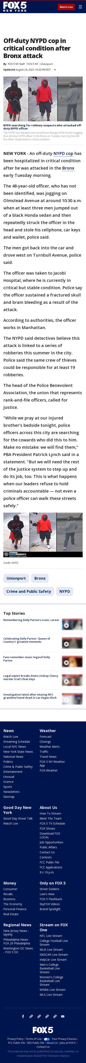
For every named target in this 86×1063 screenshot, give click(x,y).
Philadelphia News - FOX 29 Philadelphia (16, 941)
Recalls (8, 894)
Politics (8, 762)
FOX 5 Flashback (51, 899)
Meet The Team (51, 818)
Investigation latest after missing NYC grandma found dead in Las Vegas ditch (30, 696)
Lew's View (47, 894)
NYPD (64, 591)
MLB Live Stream (51, 950)
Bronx (68, 168)
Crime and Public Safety (28, 591)
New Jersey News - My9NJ (16, 932)
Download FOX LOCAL (50, 835)
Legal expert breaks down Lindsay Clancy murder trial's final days (30, 677)
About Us (48, 807)
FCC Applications (51, 867)
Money (9, 883)
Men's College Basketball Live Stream (50, 968)
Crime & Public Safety (18, 767)
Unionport (46, 64)
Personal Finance (15, 909)
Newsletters (11, 792)
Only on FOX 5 (53, 883)
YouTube (47, 1016)
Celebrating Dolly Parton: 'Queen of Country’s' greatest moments (26, 640)
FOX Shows (47, 828)
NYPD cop (63, 153)
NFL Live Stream (51, 936)
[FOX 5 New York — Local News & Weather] (15, 7)
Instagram (31, 1016)
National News (13, 757)
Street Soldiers (49, 889)
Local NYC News (14, 747)
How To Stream (50, 813)
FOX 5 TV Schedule (52, 823)
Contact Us (47, 852)
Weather (48, 730)
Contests (46, 857)
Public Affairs (48, 847)
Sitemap (8, 797)
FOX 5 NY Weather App (52, 763)
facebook (23, 1016)
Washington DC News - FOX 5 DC (18, 950)
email (62, 1016)
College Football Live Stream (54, 942)
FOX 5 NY (32, 64)
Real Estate (11, 914)
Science (8, 782)
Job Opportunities (51, 842)
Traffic (44, 752)
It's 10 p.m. (47, 872)
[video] (72, 624)
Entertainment (13, 772)
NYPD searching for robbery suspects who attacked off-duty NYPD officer (42, 126)
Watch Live (66, 7)
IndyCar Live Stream (53, 960)
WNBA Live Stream (53, 990)
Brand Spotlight (50, 909)
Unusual (8, 777)
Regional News (17, 924)
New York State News (18, 752)
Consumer (10, 889)
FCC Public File (49, 862)
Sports (7, 787)
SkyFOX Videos (50, 904)
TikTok (39, 1016)
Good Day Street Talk (18, 818)
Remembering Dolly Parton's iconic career (31, 620)
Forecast (46, 737)
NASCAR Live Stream (54, 955)
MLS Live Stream (51, 995)
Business (9, 899)
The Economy (12, 904)
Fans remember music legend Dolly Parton (26, 658)
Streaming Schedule (16, 742)
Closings (45, 742)
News (8, 730)
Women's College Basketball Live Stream (51, 981)
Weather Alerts (50, 747)
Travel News (48, 757)
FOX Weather (49, 770)
